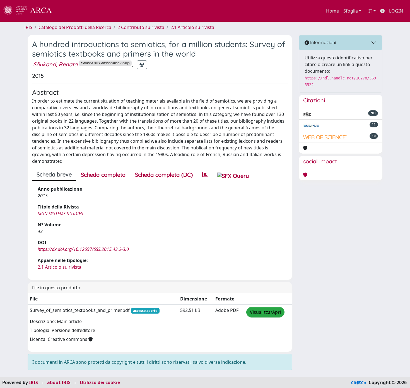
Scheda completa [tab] (103, 174)
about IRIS (59, 382)
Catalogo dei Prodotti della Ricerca (74, 27)
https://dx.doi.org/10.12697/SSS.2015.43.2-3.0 (83, 249)
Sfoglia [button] (350, 11)
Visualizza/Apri (265, 312)
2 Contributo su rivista (140, 27)
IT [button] (370, 11)
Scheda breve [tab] (54, 174)
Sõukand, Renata (55, 64)
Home (332, 11)
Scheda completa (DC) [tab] (164, 174)
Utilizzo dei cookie (100, 382)
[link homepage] (30, 10)
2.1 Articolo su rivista (192, 27)
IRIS (28, 27)
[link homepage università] (66, 10)
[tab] (205, 175)
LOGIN (396, 11)
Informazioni (322, 42)
